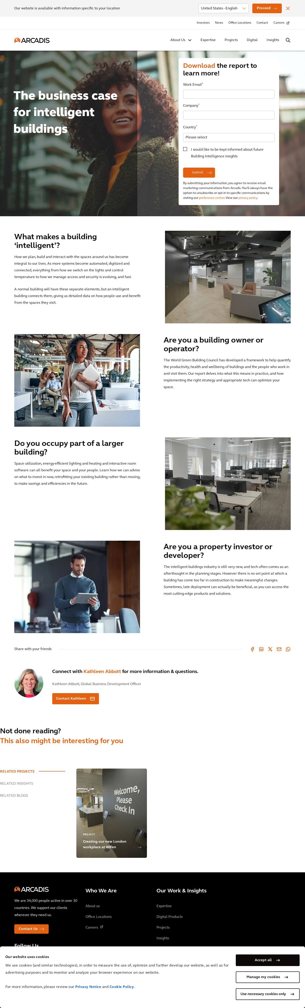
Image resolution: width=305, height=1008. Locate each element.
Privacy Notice (88, 987)
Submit (198, 172)
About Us (177, 40)
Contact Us (28, 929)
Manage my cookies (263, 977)
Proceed (264, 8)
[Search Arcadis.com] (288, 40)
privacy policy (247, 198)
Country (190, 127)
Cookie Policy (122, 987)
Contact (262, 23)
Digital (252, 40)
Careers (279, 23)
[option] (152, 116)
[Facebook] (252, 649)
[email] (279, 649)
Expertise (208, 40)
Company (191, 105)
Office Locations (239, 23)
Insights (273, 40)
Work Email (193, 84)
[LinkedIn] (261, 649)
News (219, 23)
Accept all (263, 960)
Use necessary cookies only (263, 994)
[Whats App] (288, 649)
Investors (203, 23)
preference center (211, 198)
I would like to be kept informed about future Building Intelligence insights (227, 153)
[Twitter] (270, 649)
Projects (231, 40)
